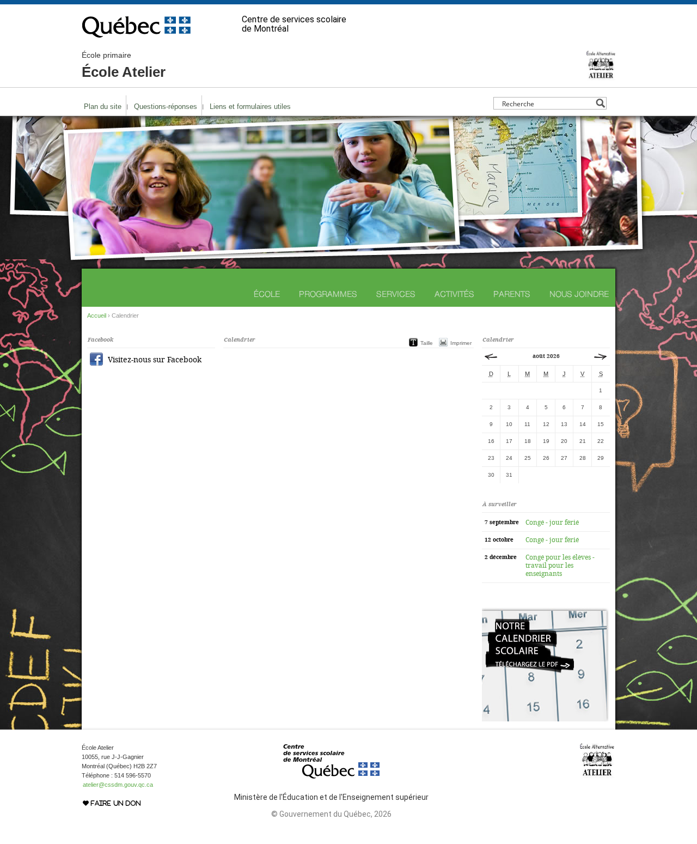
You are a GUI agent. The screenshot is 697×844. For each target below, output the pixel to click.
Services (395, 294)
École (267, 294)
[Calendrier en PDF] (545, 719)
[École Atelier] (600, 76)
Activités (454, 294)
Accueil (96, 315)
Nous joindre (579, 294)
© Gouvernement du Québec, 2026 (331, 814)
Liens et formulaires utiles (250, 106)
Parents (511, 294)
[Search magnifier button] (600, 103)
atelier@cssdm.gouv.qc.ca (118, 784)
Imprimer (461, 343)
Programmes (328, 294)
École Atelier (124, 65)
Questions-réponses (165, 106)
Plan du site (102, 106)
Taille (426, 343)
